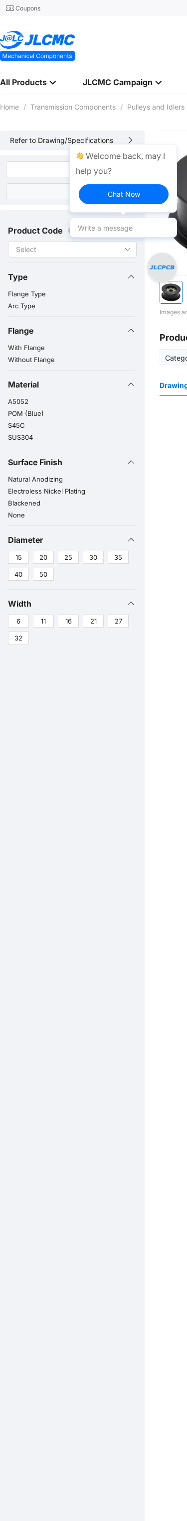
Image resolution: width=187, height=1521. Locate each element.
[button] (71, 277)
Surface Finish (35, 462)
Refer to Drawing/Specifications (61, 140)
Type (17, 277)
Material (23, 384)
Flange (20, 331)
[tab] (71, 277)
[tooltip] (123, 178)
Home (9, 107)
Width (19, 604)
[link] (9, 107)
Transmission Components (73, 107)
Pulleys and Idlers (156, 107)
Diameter (25, 540)
